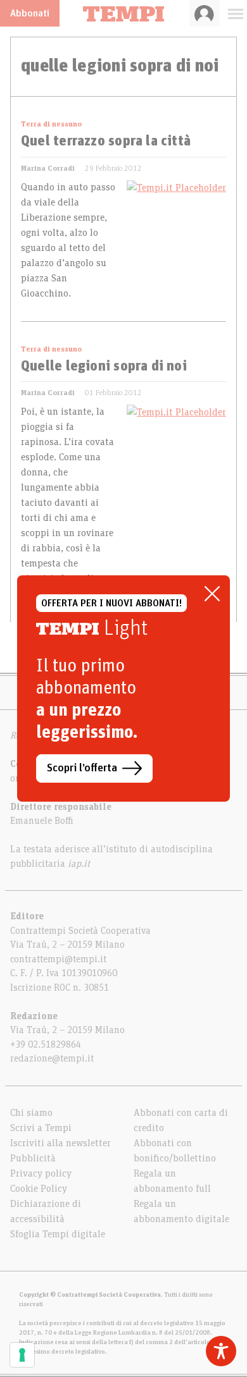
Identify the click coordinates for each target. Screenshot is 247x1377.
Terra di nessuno (51, 124)
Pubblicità (33, 1158)
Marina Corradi (48, 168)
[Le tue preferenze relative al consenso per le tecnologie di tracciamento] (22, 1355)
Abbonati (29, 13)
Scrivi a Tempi (41, 1128)
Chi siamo (31, 1113)
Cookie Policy (38, 1189)
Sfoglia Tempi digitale (57, 1234)
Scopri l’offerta (82, 768)
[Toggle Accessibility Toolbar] (221, 1351)
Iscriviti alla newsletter (60, 1143)
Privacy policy (41, 1173)
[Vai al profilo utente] (204, 13)
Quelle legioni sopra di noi (104, 367)
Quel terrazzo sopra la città (106, 142)
